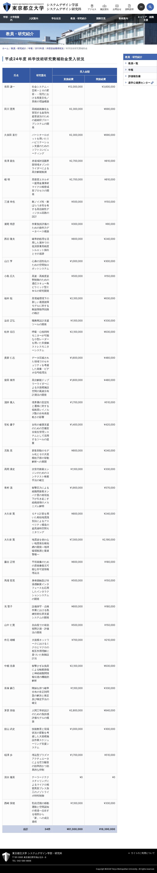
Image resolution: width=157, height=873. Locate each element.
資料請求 (129, 9)
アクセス (92, 9)
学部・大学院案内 (11, 19)
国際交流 (100, 18)
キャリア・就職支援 (146, 19)
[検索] (150, 7)
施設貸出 (104, 9)
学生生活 (56, 18)
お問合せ (117, 9)
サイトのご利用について (143, 853)
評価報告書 (134, 76)
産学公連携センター (139, 82)
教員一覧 (133, 63)
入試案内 (33, 18)
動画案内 (123, 18)
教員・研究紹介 (79, 18)
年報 (130, 69)
